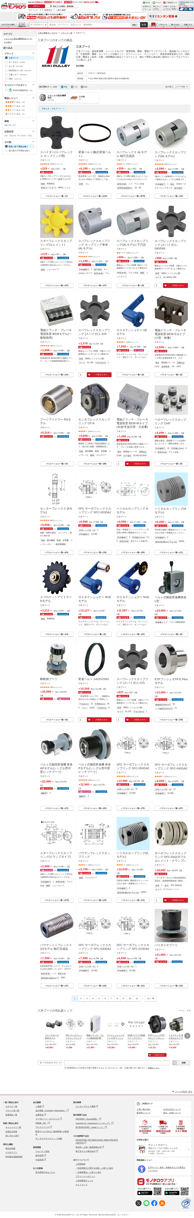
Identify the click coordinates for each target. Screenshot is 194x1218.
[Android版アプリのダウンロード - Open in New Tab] (177, 1191)
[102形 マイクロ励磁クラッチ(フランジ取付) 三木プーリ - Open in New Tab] (136, 1024)
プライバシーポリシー (85, 1176)
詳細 (134, 25)
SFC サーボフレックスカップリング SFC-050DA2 (133, 766)
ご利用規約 (80, 1164)
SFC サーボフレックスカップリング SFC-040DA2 (171, 766)
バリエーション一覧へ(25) (56, 285)
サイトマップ (81, 1185)
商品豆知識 (10, 1148)
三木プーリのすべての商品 (55, 40)
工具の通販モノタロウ (47, 33)
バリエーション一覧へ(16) (133, 634)
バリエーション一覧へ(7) (57, 196)
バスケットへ (178, 285)
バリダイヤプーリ (166, 945)
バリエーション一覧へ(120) (95, 196)
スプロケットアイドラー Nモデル (56, 599)
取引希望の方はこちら (45, 1172)
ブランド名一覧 (12, 1110)
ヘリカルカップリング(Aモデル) (170, 510)
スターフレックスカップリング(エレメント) (56, 242)
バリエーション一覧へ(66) (94, 986)
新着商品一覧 (11, 1115)
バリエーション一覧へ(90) (133, 552)
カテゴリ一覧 (11, 1106)
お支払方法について (172, 1109)
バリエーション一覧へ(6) (133, 374)
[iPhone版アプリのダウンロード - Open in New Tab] (149, 1191)
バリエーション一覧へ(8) (133, 285)
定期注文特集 (11, 1131)
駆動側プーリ (48, 679)
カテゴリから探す (8, 24)
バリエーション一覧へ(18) (171, 196)
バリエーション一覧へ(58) (171, 720)
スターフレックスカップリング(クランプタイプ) (56, 854)
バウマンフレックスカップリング (94, 854)
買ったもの (175, 24)
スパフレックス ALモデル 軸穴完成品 (132, 154)
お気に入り (188, 24)
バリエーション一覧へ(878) (133, 196)
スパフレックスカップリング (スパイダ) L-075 (132, 680)
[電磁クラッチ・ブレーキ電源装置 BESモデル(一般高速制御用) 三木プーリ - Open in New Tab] (95, 1024)
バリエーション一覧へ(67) (171, 808)
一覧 (75, 87)
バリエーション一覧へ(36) (94, 552)
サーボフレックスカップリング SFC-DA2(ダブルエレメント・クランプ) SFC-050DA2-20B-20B (170, 857)
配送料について (144, 1113)
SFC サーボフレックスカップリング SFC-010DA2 (133, 946)
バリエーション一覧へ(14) (56, 634)
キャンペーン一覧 (13, 1127)
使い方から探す (12, 1136)
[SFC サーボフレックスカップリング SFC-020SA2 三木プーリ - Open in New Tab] (75, 1024)
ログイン (36, 6)
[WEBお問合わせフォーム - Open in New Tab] (147, 6)
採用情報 (37, 1147)
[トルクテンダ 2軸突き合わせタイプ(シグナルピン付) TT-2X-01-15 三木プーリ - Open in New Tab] (178, 1024)
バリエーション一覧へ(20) (94, 808)
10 (130, 998)
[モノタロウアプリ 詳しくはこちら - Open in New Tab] (163, 1181)
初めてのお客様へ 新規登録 (63, 6)
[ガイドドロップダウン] (170, 8)
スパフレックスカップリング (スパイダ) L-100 (94, 332)
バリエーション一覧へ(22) (171, 986)
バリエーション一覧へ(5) (57, 464)
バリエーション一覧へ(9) (171, 464)
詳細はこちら (154, 1068)
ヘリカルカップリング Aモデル (132, 510)
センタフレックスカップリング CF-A (94, 421)
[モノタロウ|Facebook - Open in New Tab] (154, 1205)
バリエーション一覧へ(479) (57, 900)
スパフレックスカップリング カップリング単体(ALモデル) (94, 244)
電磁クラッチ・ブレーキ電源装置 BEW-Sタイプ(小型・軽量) (170, 334)
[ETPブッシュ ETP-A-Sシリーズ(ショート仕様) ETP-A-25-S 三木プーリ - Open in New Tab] (157, 1024)
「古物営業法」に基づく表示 (88, 1172)
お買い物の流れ (144, 1109)
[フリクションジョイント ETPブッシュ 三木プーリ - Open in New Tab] (116, 1024)
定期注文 (48, 10)
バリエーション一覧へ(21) (133, 986)
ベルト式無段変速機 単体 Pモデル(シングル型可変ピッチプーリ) (94, 768)
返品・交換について (172, 1113)
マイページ (33, 10)
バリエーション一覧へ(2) (171, 374)
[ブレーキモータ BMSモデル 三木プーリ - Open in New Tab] (54, 1024)
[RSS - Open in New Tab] (162, 1205)
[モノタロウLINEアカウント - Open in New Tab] (146, 1205)
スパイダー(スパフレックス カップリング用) (56, 154)
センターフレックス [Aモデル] (56, 510)
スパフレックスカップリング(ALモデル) (170, 154)
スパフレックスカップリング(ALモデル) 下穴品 (132, 242)
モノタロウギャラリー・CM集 (48, 1138)
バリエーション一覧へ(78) (133, 808)
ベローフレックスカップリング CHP (170, 421)
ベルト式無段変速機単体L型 (170, 599)
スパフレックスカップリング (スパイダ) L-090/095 (170, 244)
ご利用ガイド (147, 1103)
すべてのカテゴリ (37, 25)
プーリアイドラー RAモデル (55, 421)
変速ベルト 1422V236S (93, 679)
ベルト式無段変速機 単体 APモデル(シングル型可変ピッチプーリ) (56, 768)
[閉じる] (125, 84)
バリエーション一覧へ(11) (171, 552)
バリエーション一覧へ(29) (94, 900)
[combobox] (89, 24)
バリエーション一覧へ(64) (56, 552)
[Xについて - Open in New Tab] (138, 1205)
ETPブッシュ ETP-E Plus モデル (171, 681)
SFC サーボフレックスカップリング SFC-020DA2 (94, 510)
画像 (65, 87)
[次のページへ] (187, 1036)
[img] (14, 6)
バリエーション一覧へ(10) (56, 374)
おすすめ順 (180, 87)
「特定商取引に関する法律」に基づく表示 (94, 1168)
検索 (144, 25)
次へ (149, 998)
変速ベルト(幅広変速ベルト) (94, 154)
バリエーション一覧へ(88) (94, 464)
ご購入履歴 (61, 10)
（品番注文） (22, 24)
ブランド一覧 (66, 33)
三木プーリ (80, 33)
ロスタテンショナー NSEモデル (133, 599)
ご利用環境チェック (84, 1181)
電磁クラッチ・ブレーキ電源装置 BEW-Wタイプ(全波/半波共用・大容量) (132, 423)
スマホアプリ (11, 1152)
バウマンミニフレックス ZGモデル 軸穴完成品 (56, 946)
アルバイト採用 (42, 1151)
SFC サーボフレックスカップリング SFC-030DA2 (94, 946)
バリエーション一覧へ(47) (94, 285)
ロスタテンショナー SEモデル (132, 332)
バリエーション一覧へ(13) (56, 808)
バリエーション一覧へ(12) (133, 900)
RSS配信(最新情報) (14, 1157)
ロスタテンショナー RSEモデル (94, 599)
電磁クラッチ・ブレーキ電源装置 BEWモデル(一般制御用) (56, 334)
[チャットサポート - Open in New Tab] (157, 6)
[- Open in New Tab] (145, 1127)
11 (137, 998)
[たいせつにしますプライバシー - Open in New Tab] (186, 1203)
